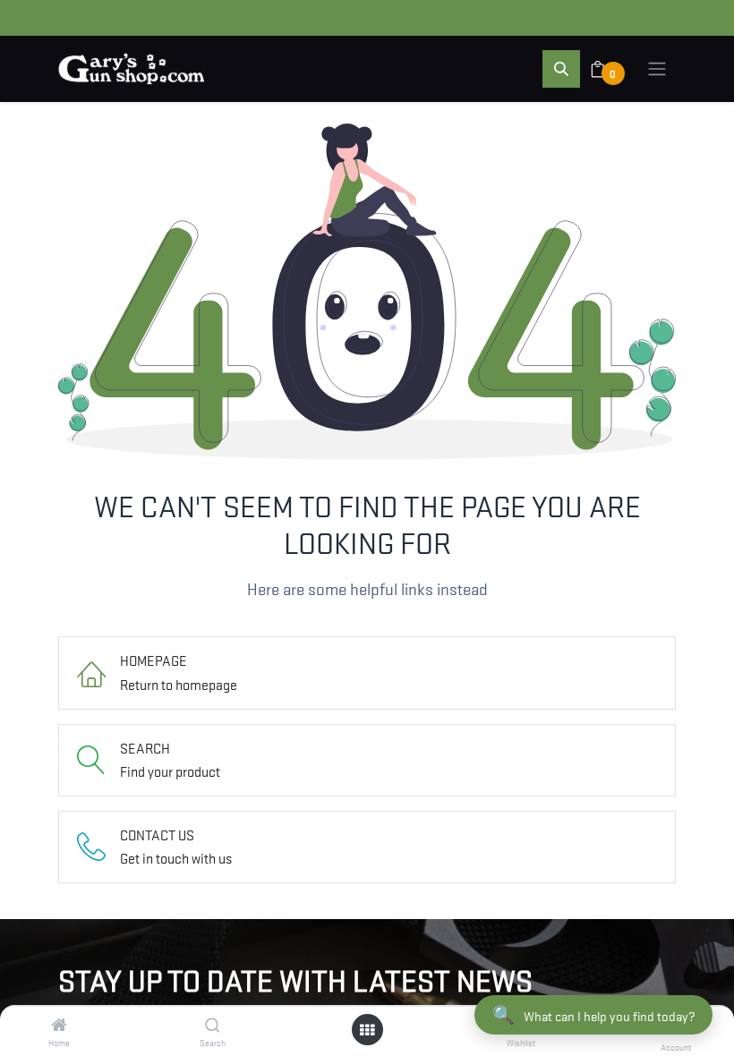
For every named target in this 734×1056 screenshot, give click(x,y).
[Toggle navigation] (657, 69)
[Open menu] (367, 1029)
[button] (561, 69)
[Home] (59, 1025)
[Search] (212, 1025)
